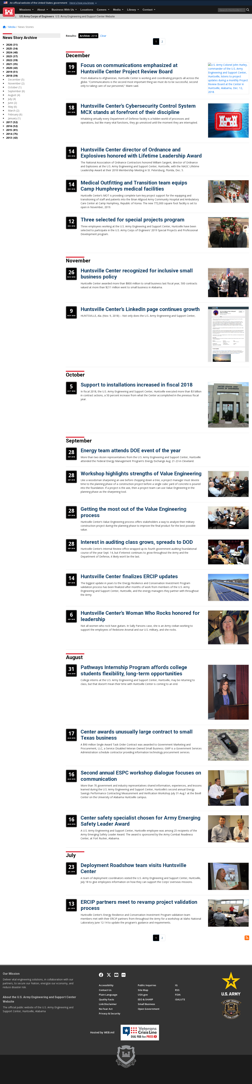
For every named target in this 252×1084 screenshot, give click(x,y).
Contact (148, 9)
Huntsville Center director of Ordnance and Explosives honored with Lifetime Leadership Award (141, 153)
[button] (84, 3)
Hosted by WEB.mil (102, 1032)
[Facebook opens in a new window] (101, 975)
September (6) (16, 91)
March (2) (13, 110)
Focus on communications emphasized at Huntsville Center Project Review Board (129, 68)
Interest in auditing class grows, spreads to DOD (137, 542)
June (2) (12, 103)
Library (132, 9)
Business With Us (63, 9)
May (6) (12, 106)
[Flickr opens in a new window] (123, 975)
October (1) (15, 87)
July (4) (12, 99)
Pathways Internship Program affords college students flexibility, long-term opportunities (134, 670)
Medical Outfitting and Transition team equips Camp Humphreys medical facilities (134, 186)
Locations (86, 9)
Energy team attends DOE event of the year (131, 450)
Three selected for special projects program (132, 220)
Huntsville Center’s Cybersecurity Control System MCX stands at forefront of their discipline (138, 109)
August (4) (14, 95)
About (41, 9)
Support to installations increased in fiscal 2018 (137, 385)
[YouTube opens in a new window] (116, 975)
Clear (103, 35)
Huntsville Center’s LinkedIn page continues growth (140, 309)
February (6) (15, 114)
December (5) (16, 79)
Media (117, 9)
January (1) (14, 118)
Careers (102, 9)
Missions (25, 9)
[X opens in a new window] (109, 975)
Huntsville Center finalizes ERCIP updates (129, 576)
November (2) (16, 83)
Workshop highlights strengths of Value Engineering (141, 474)
